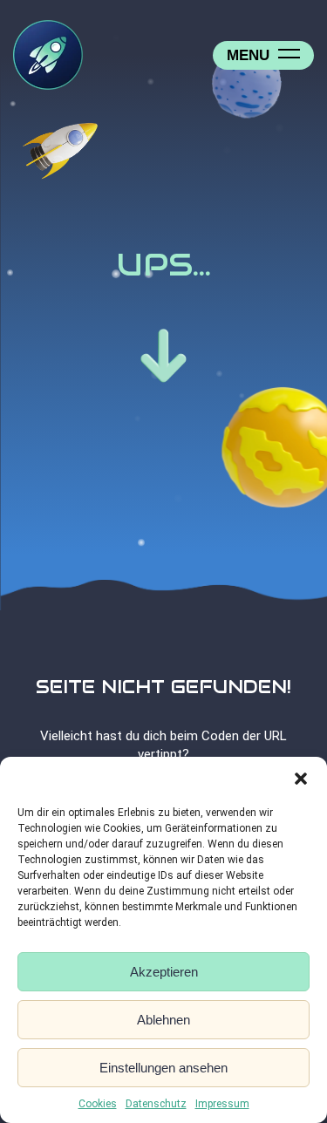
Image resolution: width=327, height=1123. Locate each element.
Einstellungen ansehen (163, 1067)
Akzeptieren (164, 971)
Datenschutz (156, 1104)
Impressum (222, 1104)
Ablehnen (163, 1019)
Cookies (97, 1104)
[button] (301, 778)
